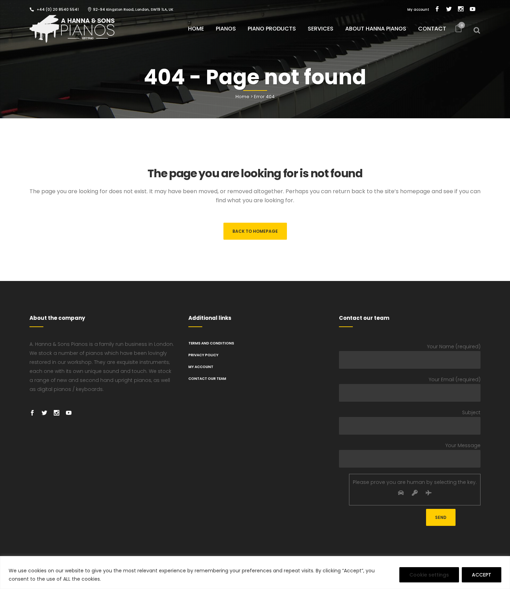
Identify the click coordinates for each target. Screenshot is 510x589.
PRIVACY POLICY (203, 355)
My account (418, 9)
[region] (255, 572)
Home (242, 96)
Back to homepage (255, 231)
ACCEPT (481, 574)
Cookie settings (429, 574)
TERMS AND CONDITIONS (211, 343)
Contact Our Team (207, 378)
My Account (200, 366)
